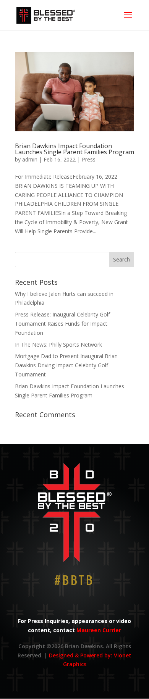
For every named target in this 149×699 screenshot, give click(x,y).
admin (29, 159)
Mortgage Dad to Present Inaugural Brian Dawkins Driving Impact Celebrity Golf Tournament (66, 365)
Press (89, 159)
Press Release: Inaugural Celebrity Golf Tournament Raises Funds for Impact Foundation (62, 323)
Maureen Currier (98, 630)
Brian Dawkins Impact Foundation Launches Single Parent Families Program (74, 149)
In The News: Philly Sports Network (58, 344)
